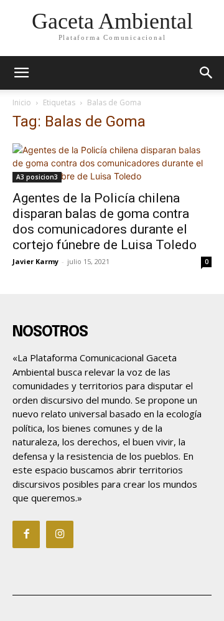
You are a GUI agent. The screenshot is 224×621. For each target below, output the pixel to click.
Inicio (21, 102)
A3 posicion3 (37, 177)
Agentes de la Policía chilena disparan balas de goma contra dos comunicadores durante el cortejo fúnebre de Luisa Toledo (104, 221)
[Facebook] (26, 534)
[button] (206, 73)
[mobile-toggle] (21, 73)
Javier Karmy (35, 261)
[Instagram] (59, 534)
